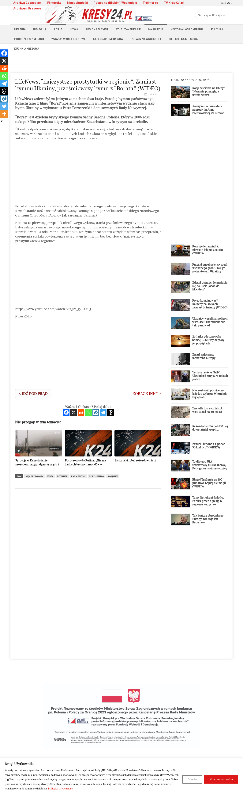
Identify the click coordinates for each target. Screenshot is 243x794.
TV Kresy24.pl (174, 3)
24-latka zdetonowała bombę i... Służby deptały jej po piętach (208, 340)
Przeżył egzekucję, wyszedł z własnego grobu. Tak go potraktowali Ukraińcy (209, 268)
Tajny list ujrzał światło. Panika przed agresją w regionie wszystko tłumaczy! (208, 502)
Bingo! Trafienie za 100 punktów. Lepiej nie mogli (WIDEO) (209, 483)
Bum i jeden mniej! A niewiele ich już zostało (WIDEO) (207, 250)
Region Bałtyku (97, 29)
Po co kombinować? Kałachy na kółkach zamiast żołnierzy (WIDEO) (209, 304)
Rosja (58, 29)
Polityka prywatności (60, 788)
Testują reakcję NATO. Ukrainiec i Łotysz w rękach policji (210, 375)
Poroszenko (96, 476)
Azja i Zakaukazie (128, 29)
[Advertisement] (121, 61)
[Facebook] (66, 412)
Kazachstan (78, 476)
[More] (4, 114)
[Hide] (1, 121)
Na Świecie (155, 29)
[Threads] (110, 412)
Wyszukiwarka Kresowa (68, 39)
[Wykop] (95, 412)
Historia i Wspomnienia (187, 29)
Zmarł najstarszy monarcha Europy (203, 356)
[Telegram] (103, 412)
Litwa (74, 29)
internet (62, 476)
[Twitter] (4, 106)
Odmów (192, 779)
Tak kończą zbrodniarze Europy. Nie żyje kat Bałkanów (207, 519)
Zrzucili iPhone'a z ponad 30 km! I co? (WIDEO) (208, 445)
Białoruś (39, 29)
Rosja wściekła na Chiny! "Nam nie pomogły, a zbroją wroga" (208, 91)
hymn (50, 476)
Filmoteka (54, 3)
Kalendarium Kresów (108, 39)
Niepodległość (77, 3)
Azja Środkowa (34, 476)
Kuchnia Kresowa (26, 48)
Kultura (217, 29)
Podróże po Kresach (29, 39)
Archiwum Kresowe (27, 8)
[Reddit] (81, 412)
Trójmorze (150, 3)
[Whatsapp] (88, 412)
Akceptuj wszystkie (221, 779)
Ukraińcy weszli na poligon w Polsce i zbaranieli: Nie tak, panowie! (209, 322)
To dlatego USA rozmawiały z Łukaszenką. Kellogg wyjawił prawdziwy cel (209, 466)
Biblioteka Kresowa (183, 39)
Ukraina (20, 29)
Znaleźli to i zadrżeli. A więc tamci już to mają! (207, 409)
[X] (73, 412)
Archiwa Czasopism (27, 3)
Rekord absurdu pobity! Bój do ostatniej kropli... (210, 427)
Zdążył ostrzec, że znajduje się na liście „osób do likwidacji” (209, 286)
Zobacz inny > (147, 393)
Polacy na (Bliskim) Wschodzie (115, 3)
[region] (121, 776)
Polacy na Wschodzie (146, 39)
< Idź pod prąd (33, 393)
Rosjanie (113, 476)
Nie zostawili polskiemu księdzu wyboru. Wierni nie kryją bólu (209, 393)
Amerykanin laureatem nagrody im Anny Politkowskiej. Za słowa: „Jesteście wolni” (208, 111)
